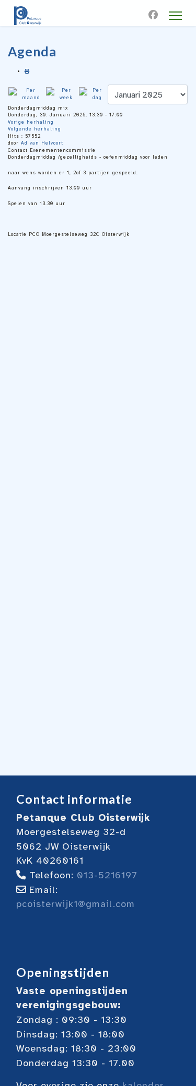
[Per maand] (26, 94)
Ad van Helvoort (42, 143)
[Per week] (61, 94)
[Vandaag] (93, 94)
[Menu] (175, 15)
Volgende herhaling (34, 129)
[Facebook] (153, 15)
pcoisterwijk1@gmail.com (75, 904)
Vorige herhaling (31, 122)
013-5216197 (107, 875)
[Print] (27, 71)
